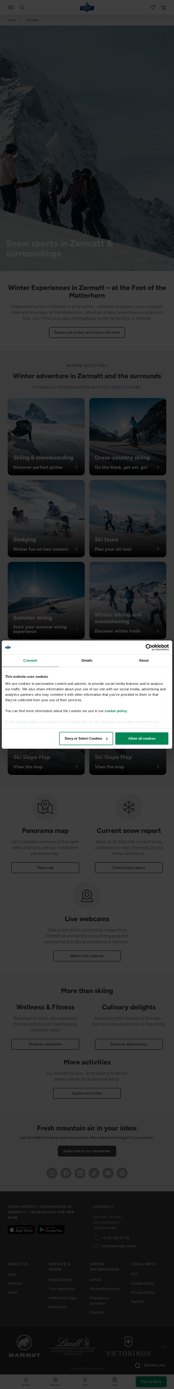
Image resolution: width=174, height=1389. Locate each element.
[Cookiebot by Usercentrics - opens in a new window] (149, 647)
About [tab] (144, 660)
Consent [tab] (30, 660)
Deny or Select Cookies (83, 738)
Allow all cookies (141, 738)
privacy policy (27, 722)
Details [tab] (87, 660)
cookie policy (116, 711)
